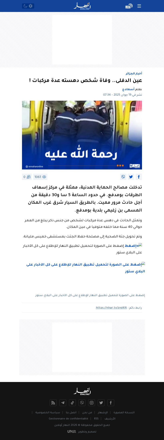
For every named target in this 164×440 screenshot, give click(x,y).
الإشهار (103, 412)
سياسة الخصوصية (47, 412)
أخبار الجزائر (134, 74)
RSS (96, 418)
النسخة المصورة (124, 412)
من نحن (87, 412)
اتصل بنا (71, 412)
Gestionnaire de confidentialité (68, 418)
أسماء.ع (128, 89)
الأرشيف (109, 418)
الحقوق (98, 425)
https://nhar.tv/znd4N (111, 308)
